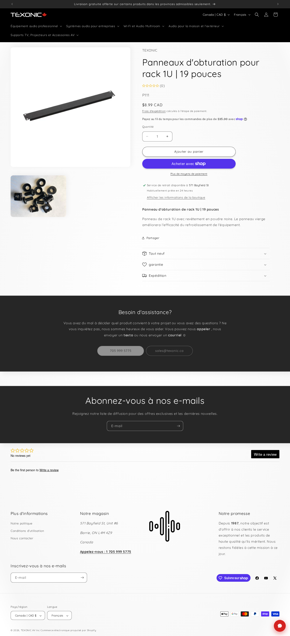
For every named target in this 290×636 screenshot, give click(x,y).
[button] (36, 26)
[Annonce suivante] (278, 4)
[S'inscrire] (178, 426)
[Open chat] (280, 626)
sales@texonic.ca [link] (169, 351)
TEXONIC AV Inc (30, 630)
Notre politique (21, 523)
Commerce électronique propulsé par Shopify (68, 630)
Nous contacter (22, 538)
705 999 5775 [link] (120, 351)
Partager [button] (152, 238)
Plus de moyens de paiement (188, 173)
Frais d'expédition (154, 111)
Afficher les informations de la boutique (176, 197)
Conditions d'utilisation (27, 531)
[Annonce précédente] (12, 4)
